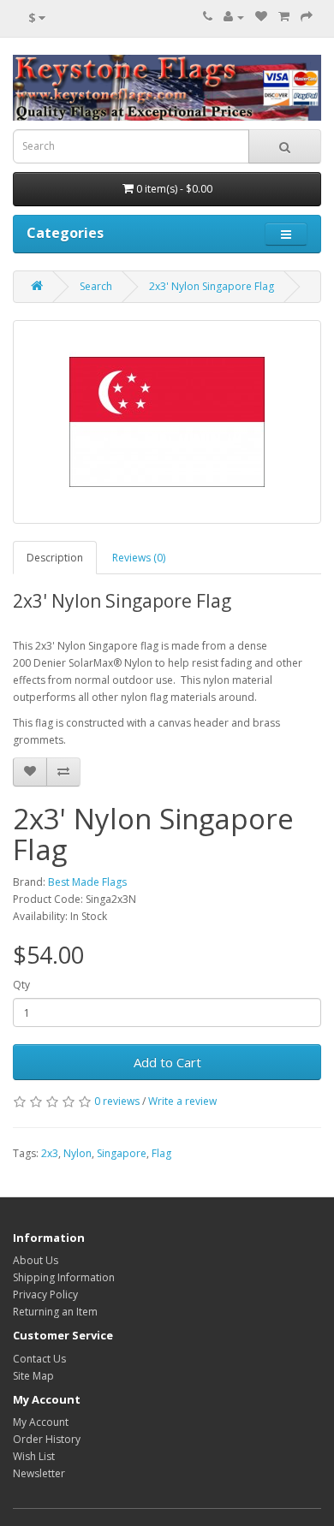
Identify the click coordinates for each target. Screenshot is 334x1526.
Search (96, 286)
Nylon (77, 1153)
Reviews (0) (138, 557)
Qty (21, 984)
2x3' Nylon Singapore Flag (211, 286)
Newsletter (39, 1473)
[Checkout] (307, 16)
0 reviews (117, 1101)
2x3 (49, 1153)
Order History (47, 1439)
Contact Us (39, 1358)
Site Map (33, 1376)
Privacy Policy (45, 1294)
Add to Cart (167, 1062)
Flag (161, 1153)
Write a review (182, 1101)
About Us (35, 1260)
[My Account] (234, 16)
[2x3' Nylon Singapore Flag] (167, 422)
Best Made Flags (87, 882)
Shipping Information (64, 1277)
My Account (41, 1422)
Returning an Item (55, 1311)
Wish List (34, 1456)
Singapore (121, 1153)
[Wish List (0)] (261, 16)
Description (55, 557)
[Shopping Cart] (283, 16)
